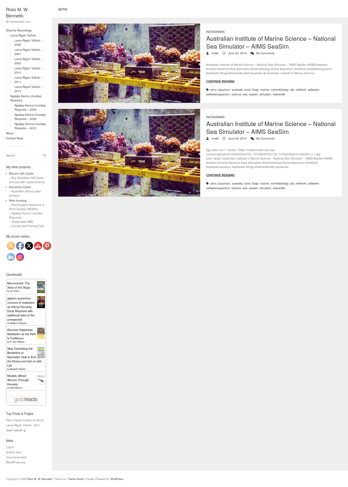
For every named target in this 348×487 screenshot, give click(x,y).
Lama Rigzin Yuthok (23, 35)
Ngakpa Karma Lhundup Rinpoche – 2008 (30, 117)
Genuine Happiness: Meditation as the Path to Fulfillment (21, 334)
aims (213, 90)
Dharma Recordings (19, 30)
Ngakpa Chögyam (18, 323)
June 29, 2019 (236, 53)
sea (245, 94)
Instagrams (215, 32)
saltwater (313, 90)
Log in (10, 447)
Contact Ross (14, 138)
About (9, 133)
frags (255, 90)
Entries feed (13, 452)
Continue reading (220, 81)
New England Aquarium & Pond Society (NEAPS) (26, 207)
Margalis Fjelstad (18, 369)
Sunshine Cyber (20, 187)
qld (292, 90)
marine (264, 90)
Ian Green (15, 291)
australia (237, 90)
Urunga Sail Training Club (27, 226)
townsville (279, 94)
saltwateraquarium (218, 94)
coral (247, 90)
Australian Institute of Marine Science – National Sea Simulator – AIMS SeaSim (271, 42)
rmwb (215, 53)
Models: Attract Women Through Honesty (18, 380)
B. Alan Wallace (17, 341)
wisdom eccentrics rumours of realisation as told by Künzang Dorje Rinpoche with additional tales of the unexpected (21, 308)
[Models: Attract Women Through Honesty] (41, 376)
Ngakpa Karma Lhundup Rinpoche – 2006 (30, 107)
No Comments (265, 53)
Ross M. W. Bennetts (17, 12)
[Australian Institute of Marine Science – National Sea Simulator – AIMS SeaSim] (129, 63)
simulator (265, 94)
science (236, 94)
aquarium (224, 90)
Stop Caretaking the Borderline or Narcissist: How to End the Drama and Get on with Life (24, 356)
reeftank (301, 90)
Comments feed (16, 457)
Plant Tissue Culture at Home (25, 420)
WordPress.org (15, 462)
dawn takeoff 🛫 (16, 430)
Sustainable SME (22, 222)
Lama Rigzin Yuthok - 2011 (23, 425)
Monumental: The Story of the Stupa (18, 285)
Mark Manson (16, 387)
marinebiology (280, 90)
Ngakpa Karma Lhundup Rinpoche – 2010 (30, 126)
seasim (253, 94)
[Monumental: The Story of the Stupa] (41, 283)
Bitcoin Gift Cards (21, 173)
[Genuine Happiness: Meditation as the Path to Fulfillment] (41, 330)
